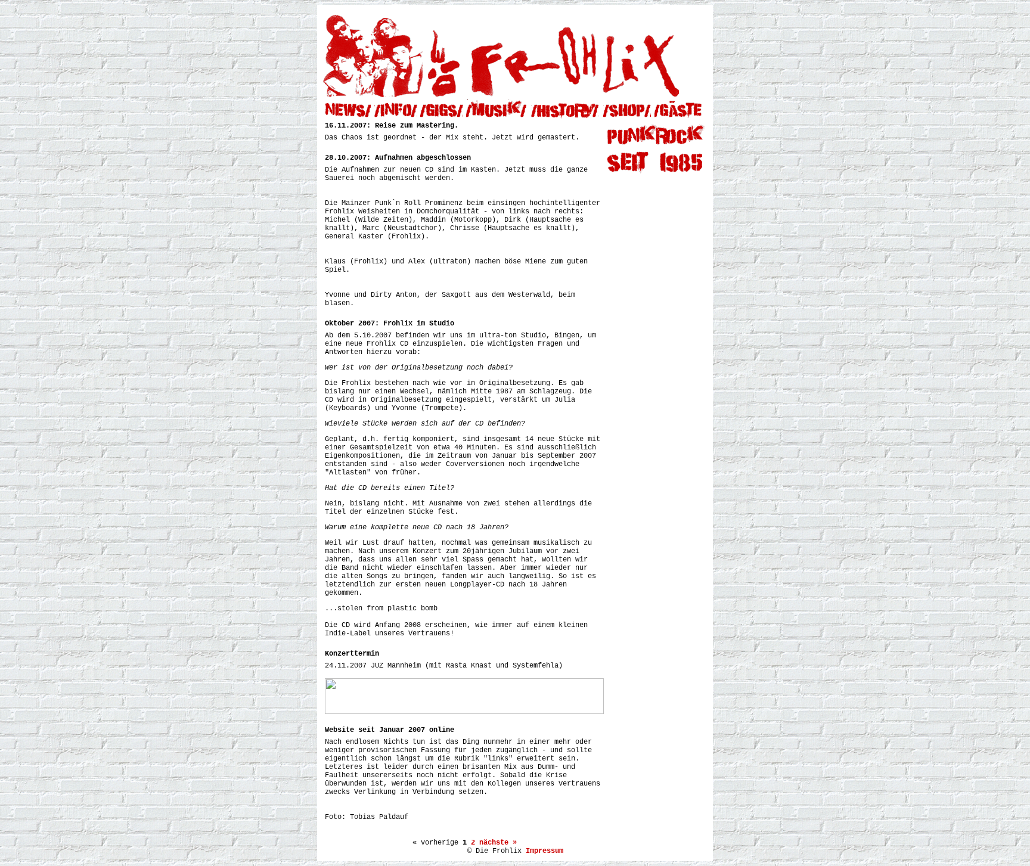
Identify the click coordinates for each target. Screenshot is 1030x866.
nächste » (498, 843)
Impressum (544, 851)
